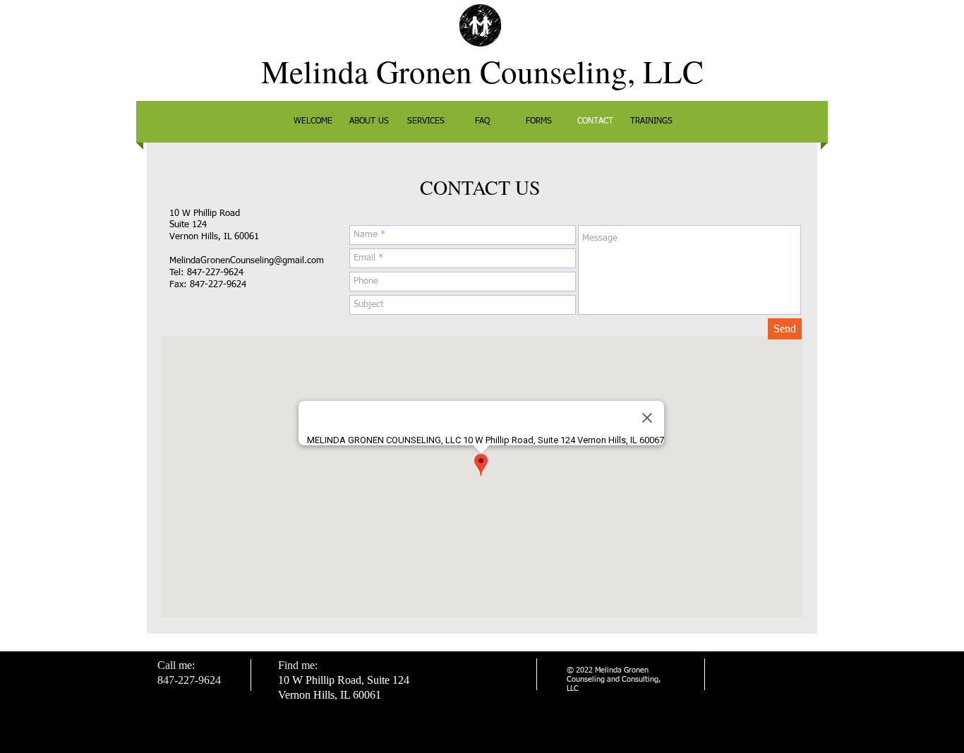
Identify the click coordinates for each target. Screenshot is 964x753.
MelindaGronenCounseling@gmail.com (246, 260)
